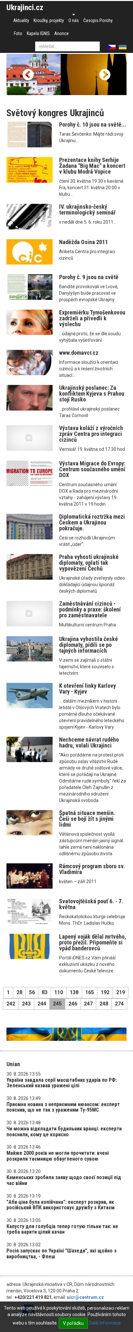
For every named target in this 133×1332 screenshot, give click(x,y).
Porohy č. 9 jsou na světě (88, 277)
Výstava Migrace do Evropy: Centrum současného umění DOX (92, 469)
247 (88, 1004)
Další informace (105, 1323)
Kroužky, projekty (49, 20)
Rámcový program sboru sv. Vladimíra (92, 869)
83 (44, 992)
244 (41, 1004)
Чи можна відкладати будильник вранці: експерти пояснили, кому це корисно (64, 1132)
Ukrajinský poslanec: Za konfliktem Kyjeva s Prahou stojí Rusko (91, 393)
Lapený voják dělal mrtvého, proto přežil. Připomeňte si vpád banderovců (92, 942)
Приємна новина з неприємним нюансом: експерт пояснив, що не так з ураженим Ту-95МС (63, 1107)
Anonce (61, 33)
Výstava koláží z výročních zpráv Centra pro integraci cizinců (91, 434)
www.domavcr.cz (78, 352)
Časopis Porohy (98, 20)
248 (103, 1004)
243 (26, 1004)
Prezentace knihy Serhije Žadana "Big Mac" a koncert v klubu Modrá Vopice (92, 165)
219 (120, 992)
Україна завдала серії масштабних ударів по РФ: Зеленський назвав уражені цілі (61, 1083)
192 (105, 992)
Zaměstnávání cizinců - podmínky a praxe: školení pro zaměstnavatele (90, 609)
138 (74, 992)
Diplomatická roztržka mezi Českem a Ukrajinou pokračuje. (92, 522)
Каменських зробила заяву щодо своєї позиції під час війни (63, 1180)
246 (72, 1004)
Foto (18, 33)
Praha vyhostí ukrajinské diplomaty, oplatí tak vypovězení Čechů (88, 562)
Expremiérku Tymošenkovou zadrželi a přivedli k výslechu (92, 318)
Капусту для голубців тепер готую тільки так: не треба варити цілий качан (62, 1229)
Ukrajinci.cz (24, 7)
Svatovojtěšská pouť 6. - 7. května (91, 904)
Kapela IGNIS (38, 33)
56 (32, 992)
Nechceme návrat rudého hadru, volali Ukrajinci (89, 742)
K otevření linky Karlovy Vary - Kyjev (87, 688)
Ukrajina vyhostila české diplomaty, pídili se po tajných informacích (88, 644)
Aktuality (21, 20)
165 (89, 992)
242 (10, 1004)
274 (119, 1004)
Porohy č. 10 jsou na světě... (92, 124)
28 (19, 992)
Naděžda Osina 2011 (83, 242)
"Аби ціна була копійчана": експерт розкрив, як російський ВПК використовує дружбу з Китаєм (60, 1205)
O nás (73, 20)
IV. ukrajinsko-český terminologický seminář (87, 209)
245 (57, 1004)
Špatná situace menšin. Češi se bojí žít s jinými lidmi (87, 818)
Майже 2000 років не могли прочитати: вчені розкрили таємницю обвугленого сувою (57, 1156)
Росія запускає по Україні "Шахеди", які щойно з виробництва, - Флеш (61, 1254)
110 (58, 992)
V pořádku (73, 1323)
